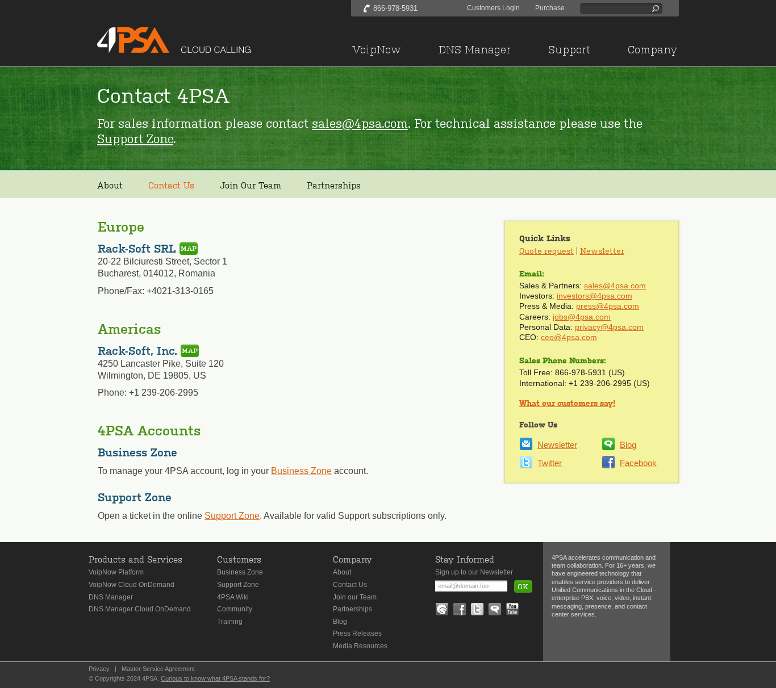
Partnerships (334, 184)
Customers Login (493, 8)
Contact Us (350, 585)
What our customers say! (567, 403)
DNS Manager (111, 597)
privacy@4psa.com (609, 327)
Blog (628, 445)
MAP (189, 248)
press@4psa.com (607, 306)
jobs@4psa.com (582, 316)
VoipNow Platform (116, 572)
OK (523, 586)
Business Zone (301, 471)
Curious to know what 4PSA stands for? (215, 678)
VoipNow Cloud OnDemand (131, 585)
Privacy (99, 668)
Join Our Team (250, 184)
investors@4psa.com (594, 295)
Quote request (546, 250)
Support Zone (135, 137)
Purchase (550, 8)
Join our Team (355, 597)
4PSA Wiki (233, 597)
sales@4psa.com (360, 122)
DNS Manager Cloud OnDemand (140, 609)
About (110, 184)
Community (234, 609)
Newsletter (602, 250)
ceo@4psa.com (569, 337)
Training (230, 622)
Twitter (549, 463)
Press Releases (357, 633)
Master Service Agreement (158, 668)
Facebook (638, 463)
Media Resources (360, 646)
